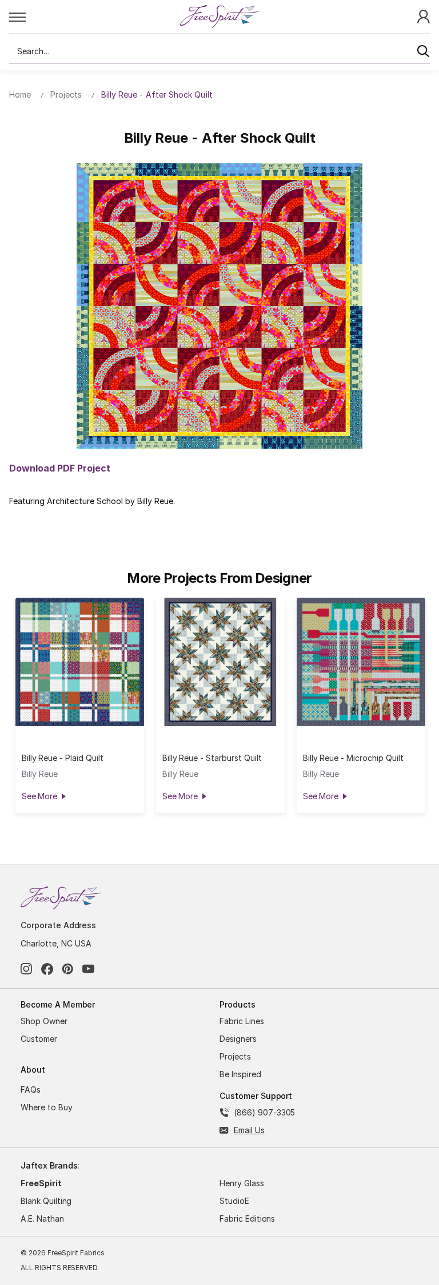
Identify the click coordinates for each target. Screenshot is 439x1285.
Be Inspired (240, 1074)
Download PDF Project (59, 468)
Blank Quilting (46, 1201)
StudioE (234, 1201)
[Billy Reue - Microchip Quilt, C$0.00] (361, 662)
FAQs (31, 1089)
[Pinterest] (68, 969)
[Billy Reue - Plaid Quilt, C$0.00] (79, 662)
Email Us (249, 1130)
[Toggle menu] (94, 16)
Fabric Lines (242, 1021)
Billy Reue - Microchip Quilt (353, 758)
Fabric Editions (247, 1218)
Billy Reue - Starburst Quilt (212, 758)
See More (39, 796)
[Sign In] (423, 16)
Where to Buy (47, 1107)
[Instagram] (27, 969)
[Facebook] (47, 969)
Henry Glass (242, 1183)
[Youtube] (88, 969)
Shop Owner (44, 1021)
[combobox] (219, 51)
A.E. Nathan (42, 1218)
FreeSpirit (41, 1183)
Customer (39, 1039)
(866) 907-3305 (264, 1112)
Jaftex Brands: (50, 1165)
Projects (235, 1056)
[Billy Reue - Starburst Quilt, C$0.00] (220, 662)
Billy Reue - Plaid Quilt (62, 758)
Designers (238, 1039)
